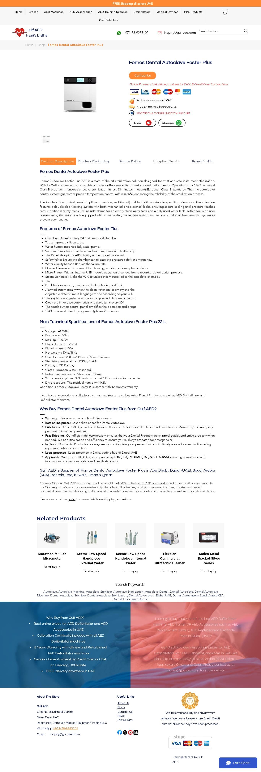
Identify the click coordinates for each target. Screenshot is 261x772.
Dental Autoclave (113, 423)
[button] (33, 12)
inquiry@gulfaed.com (65, 734)
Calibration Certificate (54, 635)
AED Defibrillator (80, 624)
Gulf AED (35, 30)
